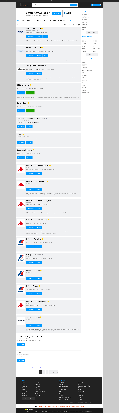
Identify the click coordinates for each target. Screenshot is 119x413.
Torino (94, 50)
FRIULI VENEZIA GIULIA (87, 70)
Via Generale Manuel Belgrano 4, (34, 305)
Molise (61, 392)
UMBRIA (84, 90)
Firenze (94, 43)
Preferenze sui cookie (49, 411)
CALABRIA (84, 65)
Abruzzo (61, 382)
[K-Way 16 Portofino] (21, 242)
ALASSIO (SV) (43, 289)
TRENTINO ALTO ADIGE (87, 89)
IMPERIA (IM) (48, 305)
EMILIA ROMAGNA (86, 69)
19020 (34, 32)
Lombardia (62, 390)
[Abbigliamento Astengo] (21, 69)
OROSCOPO (62, 406)
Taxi (83, 29)
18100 (43, 305)
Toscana (80, 395)
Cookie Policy (42, 411)
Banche (84, 21)
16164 (28, 340)
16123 (30, 88)
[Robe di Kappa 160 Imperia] (21, 305)
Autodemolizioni (86, 17)
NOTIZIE (40, 406)
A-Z (74, 24)
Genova (84, 45)
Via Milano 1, (29, 223)
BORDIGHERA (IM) (46, 169)
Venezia (84, 51)
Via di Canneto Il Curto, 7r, (23, 88)
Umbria (80, 397)
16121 (28, 138)
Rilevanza (71, 24)
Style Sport (21, 352)
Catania (84, 43)
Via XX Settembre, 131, (22, 138)
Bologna (95, 40)
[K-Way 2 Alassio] (21, 289)
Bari (83, 40)
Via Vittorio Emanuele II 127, (32, 169)
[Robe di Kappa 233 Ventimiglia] (21, 203)
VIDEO (53, 406)
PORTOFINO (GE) (44, 242)
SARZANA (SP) (31, 122)
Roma (83, 50)
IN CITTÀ (68, 406)
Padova (94, 46)
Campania (81, 384)
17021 (38, 289)
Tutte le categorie (91, 32)
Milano (94, 45)
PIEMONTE (84, 80)
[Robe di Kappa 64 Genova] (21, 184)
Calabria (61, 384)
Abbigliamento (29, 167)
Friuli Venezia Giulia (84, 386)
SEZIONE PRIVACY (88, 402)
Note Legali (34, 411)
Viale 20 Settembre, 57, (31, 51)
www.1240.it (45, 15)
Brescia (84, 41)
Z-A (76, 24)
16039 (38, 51)
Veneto (80, 399)
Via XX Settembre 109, (31, 289)
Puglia (61, 393)
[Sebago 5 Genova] (21, 320)
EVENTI (82, 406)
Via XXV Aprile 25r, (30, 321)
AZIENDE (77, 406)
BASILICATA (84, 64)
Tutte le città (91, 54)
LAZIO (83, 72)
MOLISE (84, 79)
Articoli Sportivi (29, 49)
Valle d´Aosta (63, 399)
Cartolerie (84, 22)
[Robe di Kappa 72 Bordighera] (21, 169)
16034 (38, 242)
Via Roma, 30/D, (20, 356)
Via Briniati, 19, (29, 32)
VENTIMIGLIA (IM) (39, 204)
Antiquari (84, 16)
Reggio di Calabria (97, 48)
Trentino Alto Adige (65, 397)
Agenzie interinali (86, 14)
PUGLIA (83, 82)
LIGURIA (46, 32)
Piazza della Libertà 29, (31, 242)
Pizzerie (84, 27)
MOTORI (49, 406)
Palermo (84, 48)
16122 (28, 153)
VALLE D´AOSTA (85, 92)
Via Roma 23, (29, 204)
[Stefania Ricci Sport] (21, 31)
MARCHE (84, 77)
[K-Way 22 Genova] (21, 273)
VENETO (84, 94)
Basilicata (81, 382)
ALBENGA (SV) (38, 223)
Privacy (37, 411)
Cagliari (95, 41)
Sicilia (61, 395)
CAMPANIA (84, 67)
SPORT (45, 406)
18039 (33, 204)
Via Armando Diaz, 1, (31, 69)
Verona (94, 51)
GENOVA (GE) (35, 88)
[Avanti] (56, 372)
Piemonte (81, 392)
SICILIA (83, 85)
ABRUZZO (84, 62)
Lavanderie (84, 24)
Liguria (80, 388)
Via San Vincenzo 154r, (31, 185)
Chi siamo (29, 411)
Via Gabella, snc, (21, 122)
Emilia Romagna (64, 386)
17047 (41, 69)
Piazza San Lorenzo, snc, (22, 106)
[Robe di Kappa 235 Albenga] (21, 223)
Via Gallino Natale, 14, (22, 340)
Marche (80, 390)
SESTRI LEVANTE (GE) (45, 51)
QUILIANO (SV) (46, 69)
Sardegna (81, 393)
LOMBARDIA (84, 75)
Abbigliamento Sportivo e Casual (32, 30)
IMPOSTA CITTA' (80, 402)
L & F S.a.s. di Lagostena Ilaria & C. (30, 336)
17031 (33, 223)
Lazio (60, 388)
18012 (40, 169)
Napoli (84, 46)
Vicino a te (25, 24)
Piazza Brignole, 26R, (22, 153)
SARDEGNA (84, 84)
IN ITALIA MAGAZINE (72, 402)
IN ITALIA (73, 406)
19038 (26, 122)
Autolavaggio (85, 19)
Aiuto (55, 411)
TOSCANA (84, 87)
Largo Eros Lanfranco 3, (31, 274)
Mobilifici (84, 26)
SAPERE (57, 406)
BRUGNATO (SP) (40, 32)
